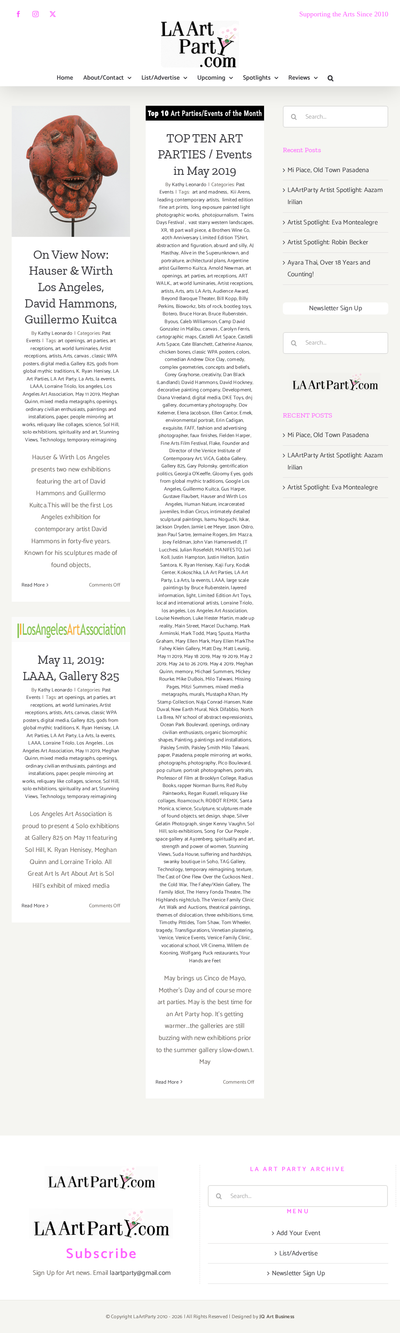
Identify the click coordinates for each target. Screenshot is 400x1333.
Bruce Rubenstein (227, 314)
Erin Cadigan (229, 420)
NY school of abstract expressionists (213, 717)
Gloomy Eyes (226, 474)
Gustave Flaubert (180, 496)
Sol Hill (111, 425)
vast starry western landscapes (219, 223)
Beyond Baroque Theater (187, 299)
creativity (211, 375)
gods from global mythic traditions (71, 368)
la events (105, 379)
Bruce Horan (192, 314)
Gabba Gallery (231, 459)
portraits (243, 770)
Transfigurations (192, 930)
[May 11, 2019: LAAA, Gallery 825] (71, 629)
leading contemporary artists (187, 200)
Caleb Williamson (198, 322)
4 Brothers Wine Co (229, 230)
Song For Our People (227, 831)
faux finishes (203, 436)
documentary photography (208, 405)
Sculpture (204, 809)
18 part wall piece (188, 230)
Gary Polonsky (202, 466)
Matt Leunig (236, 649)
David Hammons (199, 383)
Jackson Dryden (172, 527)
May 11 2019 (87, 394)
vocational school (180, 946)
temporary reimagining (91, 440)
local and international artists (187, 603)
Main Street (187, 626)
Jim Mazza (241, 535)
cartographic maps (176, 337)
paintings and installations (222, 740)
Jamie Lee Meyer (208, 527)
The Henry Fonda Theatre (213, 892)
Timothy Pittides (176, 923)
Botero (169, 314)
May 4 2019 (222, 664)
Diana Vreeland (173, 398)
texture (243, 870)
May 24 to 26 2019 (188, 664)
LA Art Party (63, 379)
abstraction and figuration (184, 246)
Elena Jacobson (193, 413)
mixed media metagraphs (67, 402)
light (191, 596)
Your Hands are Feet (219, 957)
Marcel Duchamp (219, 626)
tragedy (164, 930)
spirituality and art (78, 432)
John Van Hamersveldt (217, 542)
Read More (33, 585)
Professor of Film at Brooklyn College (196, 778)
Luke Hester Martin (213, 618)
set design (209, 816)
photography (202, 763)
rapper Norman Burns (201, 786)
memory (184, 672)
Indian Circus (194, 512)
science (93, 425)
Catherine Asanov (233, 344)
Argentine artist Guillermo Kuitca (204, 265)
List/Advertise (298, 1253)
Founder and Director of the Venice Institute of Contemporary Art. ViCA (206, 451)
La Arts (86, 379)
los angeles (90, 386)
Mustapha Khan (222, 694)
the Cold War (173, 885)
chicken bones (174, 352)
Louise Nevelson (173, 618)
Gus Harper (233, 489)
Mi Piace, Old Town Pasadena (328, 170)
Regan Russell (203, 793)
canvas (82, 356)
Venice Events (190, 938)
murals (196, 694)
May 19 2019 (225, 656)
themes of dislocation (180, 915)
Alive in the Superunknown (210, 253)
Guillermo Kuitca (201, 489)
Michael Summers (214, 672)
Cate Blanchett (197, 344)
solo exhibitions (39, 432)
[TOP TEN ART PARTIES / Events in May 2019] (205, 113)
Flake (214, 443)
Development (236, 390)
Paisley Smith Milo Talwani (219, 748)
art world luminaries (76, 349)
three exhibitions (222, 915)
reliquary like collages (60, 425)
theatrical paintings (229, 907)
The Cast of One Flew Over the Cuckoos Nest (205, 877)
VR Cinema (213, 946)
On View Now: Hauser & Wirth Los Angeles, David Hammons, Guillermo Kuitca (71, 131)
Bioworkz (186, 306)
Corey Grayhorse (182, 375)
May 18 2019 (197, 656)
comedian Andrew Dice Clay (195, 359)
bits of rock (210, 306)
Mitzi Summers (197, 687)
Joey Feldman (176, 542)
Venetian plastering (232, 930)
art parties (97, 341)
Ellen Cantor (225, 413)
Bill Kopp (227, 299)
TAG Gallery (232, 862)
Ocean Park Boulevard (183, 725)
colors (242, 352)
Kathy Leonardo (55, 333)
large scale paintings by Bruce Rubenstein (206, 584)
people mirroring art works (222, 755)
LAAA (36, 386)
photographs (172, 763)
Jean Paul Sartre (174, 535)
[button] (331, 78)
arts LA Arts (198, 291)
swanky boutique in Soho (191, 862)
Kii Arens (239, 192)
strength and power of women (194, 846)
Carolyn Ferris (234, 329)
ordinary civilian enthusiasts (55, 409)
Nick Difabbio (224, 710)
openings (106, 402)
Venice (166, 938)
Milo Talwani (218, 679)
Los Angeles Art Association (67, 390)
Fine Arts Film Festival (184, 443)
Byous (171, 322)
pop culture (169, 770)
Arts (67, 356)
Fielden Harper (234, 436)
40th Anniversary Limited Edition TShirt (204, 238)
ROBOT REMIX (221, 801)
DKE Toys (232, 398)
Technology (52, 440)
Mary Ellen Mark (192, 641)
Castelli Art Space (217, 337)
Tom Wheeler (235, 923)
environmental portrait (190, 420)
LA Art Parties (217, 573)
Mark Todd (192, 633)
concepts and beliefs (227, 367)
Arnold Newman (226, 268)
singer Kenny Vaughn (222, 824)
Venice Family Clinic (228, 938)
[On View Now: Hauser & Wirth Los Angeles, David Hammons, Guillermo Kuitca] (71, 171)
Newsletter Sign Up (335, 308)
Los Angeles (90, 743)
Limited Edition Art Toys (224, 596)
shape (228, 816)
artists (55, 356)
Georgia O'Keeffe (192, 474)
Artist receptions (235, 283)
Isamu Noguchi (220, 519)
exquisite (172, 428)
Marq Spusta (219, 633)
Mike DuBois (189, 679)
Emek (245, 413)
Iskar (244, 519)
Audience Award (230, 291)
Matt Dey (211, 649)
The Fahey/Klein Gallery (214, 885)
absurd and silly (230, 246)
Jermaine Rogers (210, 535)
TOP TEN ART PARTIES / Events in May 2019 (205, 154)
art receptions (221, 276)
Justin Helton (221, 557)
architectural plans (205, 261)
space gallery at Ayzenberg (183, 839)
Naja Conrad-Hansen (218, 702)
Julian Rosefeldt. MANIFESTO (211, 550)
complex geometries (182, 367)
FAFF (189, 428)
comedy (235, 359)
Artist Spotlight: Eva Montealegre (333, 222)
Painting (184, 740)
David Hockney (236, 383)
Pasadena (182, 755)
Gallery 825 (82, 364)
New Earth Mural (189, 710)
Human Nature (200, 504)
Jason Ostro (241, 527)
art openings (71, 341)
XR (164, 230)
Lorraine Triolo (60, 386)
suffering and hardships (225, 854)
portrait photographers (208, 770)
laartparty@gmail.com (140, 1272)
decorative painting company (188, 390)
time (247, 915)
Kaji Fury (224, 565)
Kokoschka (189, 573)
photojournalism (219, 215)
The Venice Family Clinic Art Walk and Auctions (206, 904)
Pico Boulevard (234, 763)
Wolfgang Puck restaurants (209, 953)
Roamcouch (190, 801)
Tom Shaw (208, 923)
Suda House (185, 854)
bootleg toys (237, 306)
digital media (55, 364)
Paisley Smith (175, 748)
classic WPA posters (213, 352)
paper (62, 417)
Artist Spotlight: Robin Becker (328, 242)
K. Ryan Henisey (93, 371)
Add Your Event (298, 1233)
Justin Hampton (188, 557)
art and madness (209, 192)
